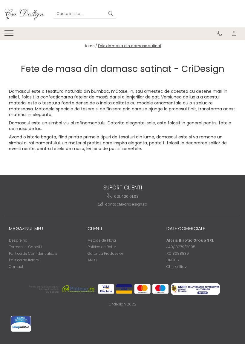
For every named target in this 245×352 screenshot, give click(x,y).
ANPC (92, 260)
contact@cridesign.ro (125, 204)
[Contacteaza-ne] (219, 33)
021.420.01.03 (126, 196)
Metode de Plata (102, 240)
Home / (90, 45)
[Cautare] (110, 14)
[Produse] (9, 34)
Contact (16, 266)
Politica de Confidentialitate (33, 253)
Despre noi (18, 240)
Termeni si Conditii (25, 246)
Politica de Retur (102, 246)
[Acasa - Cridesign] (24, 13)
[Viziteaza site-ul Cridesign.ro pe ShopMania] (20, 324)
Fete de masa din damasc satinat (129, 45)
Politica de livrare (24, 260)
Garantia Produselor (105, 253)
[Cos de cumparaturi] (234, 33)
